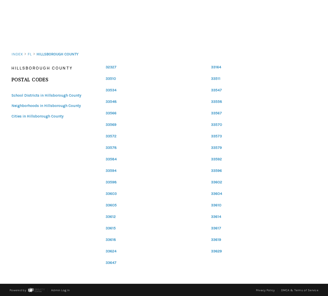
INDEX (17, 54)
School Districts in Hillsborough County (46, 95)
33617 (216, 228)
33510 (111, 79)
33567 (216, 113)
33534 (111, 90)
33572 (111, 136)
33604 (216, 194)
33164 (216, 67)
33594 (111, 171)
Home (300, 38)
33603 (111, 194)
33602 (216, 182)
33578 (111, 148)
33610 (216, 205)
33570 (216, 125)
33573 (216, 136)
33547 (216, 90)
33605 (111, 205)
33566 (111, 113)
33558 (216, 102)
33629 (216, 251)
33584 (111, 159)
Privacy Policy (265, 290)
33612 (111, 217)
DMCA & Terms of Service (299, 290)
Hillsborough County (57, 54)
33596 (216, 171)
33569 (111, 125)
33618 (111, 240)
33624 (111, 251)
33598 (111, 182)
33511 (215, 79)
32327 (111, 67)
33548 (111, 102)
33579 (216, 148)
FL (30, 54)
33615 (111, 228)
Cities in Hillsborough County (37, 116)
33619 (216, 240)
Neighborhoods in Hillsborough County (46, 105)
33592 (216, 159)
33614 (216, 217)
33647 (111, 263)
